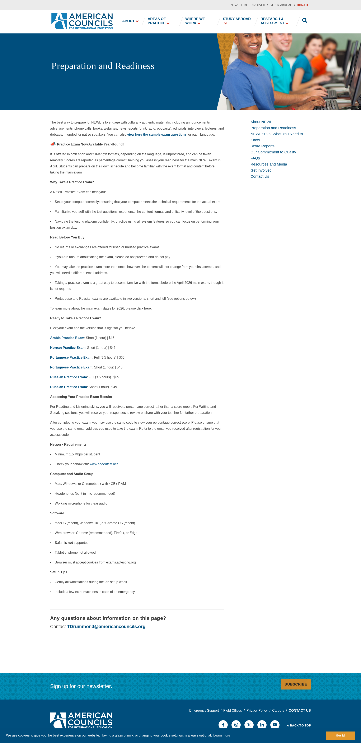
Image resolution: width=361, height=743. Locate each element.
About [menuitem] (128, 21)
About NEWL (261, 122)
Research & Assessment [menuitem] (272, 21)
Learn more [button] (221, 735)
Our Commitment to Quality (273, 152)
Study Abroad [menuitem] (237, 19)
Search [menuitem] (305, 21)
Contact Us (259, 176)
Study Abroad (281, 5)
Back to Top (300, 725)
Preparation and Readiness (273, 128)
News (235, 5)
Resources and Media (268, 164)
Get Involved (254, 5)
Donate (303, 5)
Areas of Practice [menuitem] (157, 21)
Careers (278, 710)
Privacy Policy (257, 710)
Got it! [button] (340, 735)
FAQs (255, 158)
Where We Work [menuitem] (195, 21)
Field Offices (232, 710)
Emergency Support (204, 710)
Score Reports (262, 146)
